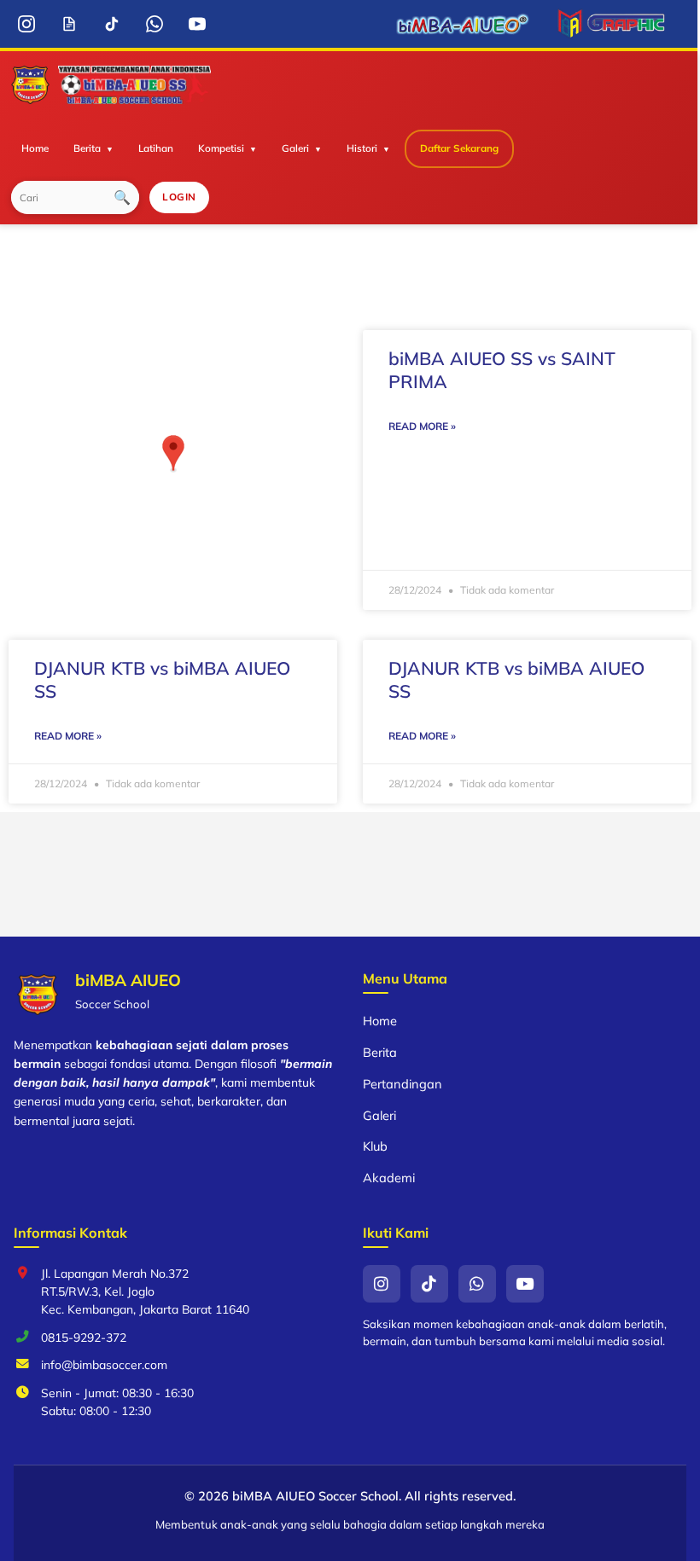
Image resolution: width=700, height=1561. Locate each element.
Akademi (389, 1177)
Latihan (155, 148)
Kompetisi (221, 148)
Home (35, 148)
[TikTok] (111, 24)
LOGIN (179, 196)
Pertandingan (402, 1084)
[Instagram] (26, 24)
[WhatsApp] (154, 24)
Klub (375, 1146)
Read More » (422, 426)
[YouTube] (197, 24)
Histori (362, 148)
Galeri (295, 148)
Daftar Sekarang (459, 148)
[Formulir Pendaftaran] (69, 24)
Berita (87, 148)
